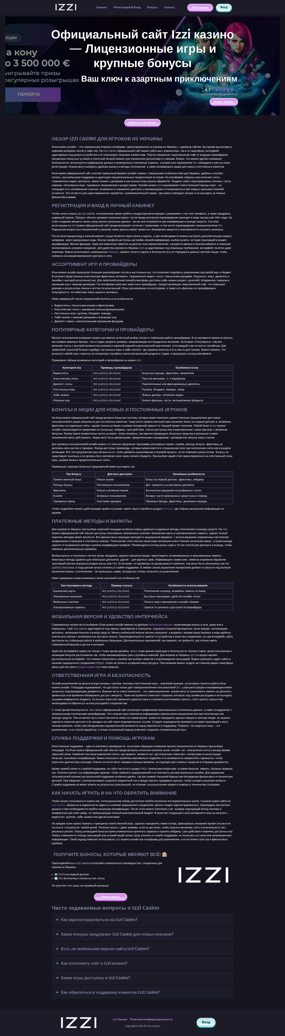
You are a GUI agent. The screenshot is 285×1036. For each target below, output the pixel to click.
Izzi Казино (120, 1019)
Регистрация (200, 7)
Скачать (169, 7)
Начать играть (110, 897)
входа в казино (86, 667)
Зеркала (114, 252)
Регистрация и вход (127, 7)
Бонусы (152, 7)
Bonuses (167, 508)
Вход (224, 7)
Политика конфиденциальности (151, 1019)
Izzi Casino (58, 805)
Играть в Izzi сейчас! (142, 122)
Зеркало (101, 7)
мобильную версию (160, 624)
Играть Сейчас (224, 102)
